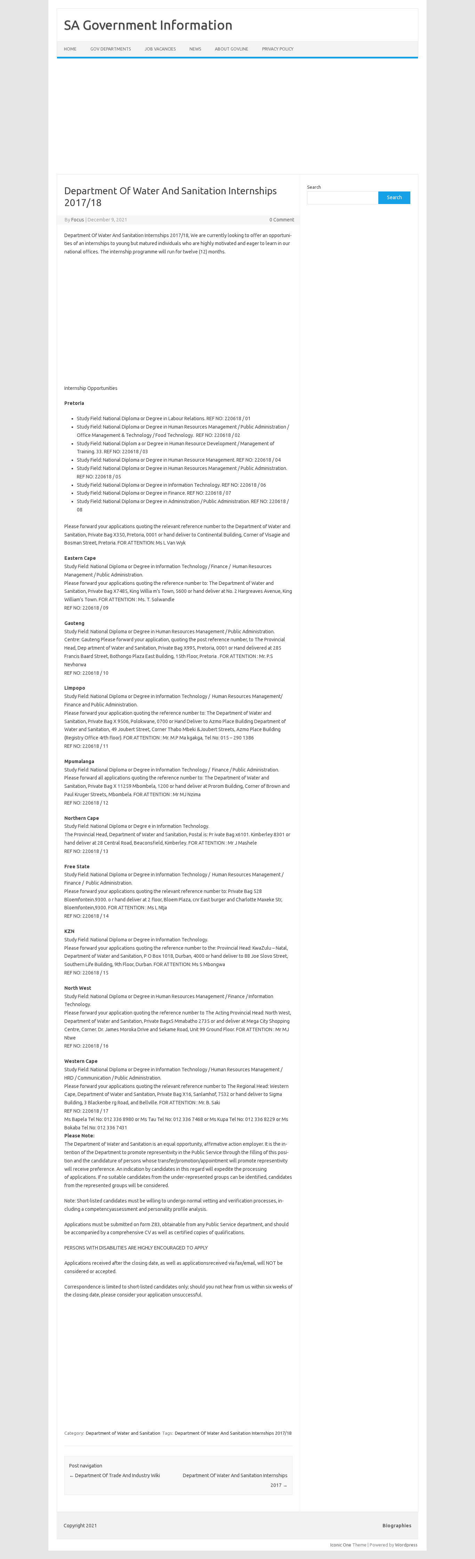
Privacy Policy (277, 49)
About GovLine (231, 49)
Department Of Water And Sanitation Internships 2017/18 (233, 1433)
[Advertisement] (237, 120)
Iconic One (340, 1544)
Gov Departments (110, 49)
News (195, 49)
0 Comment (281, 219)
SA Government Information (148, 24)
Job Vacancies (160, 49)
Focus (77, 219)
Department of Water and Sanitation (123, 1433)
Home (70, 49)
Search (314, 187)
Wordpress (406, 1544)
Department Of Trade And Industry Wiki (114, 1475)
